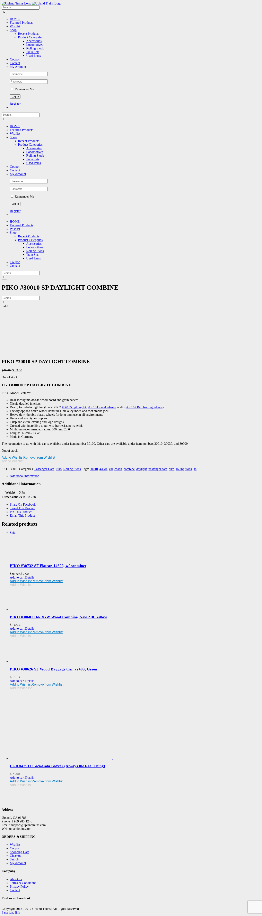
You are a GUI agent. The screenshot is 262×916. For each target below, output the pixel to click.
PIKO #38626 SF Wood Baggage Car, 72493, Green (53, 669)
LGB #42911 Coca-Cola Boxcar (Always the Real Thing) (57, 766)
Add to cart (17, 577)
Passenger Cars (44, 469)
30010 (94, 469)
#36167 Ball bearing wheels (144, 407)
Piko (59, 469)
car (111, 469)
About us (16, 879)
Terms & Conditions (23, 883)
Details (29, 577)
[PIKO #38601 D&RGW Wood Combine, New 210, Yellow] (135, 599)
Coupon (15, 848)
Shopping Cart (19, 852)
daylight (141, 469)
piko (171, 469)
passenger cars (157, 469)
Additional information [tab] (24, 476)
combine (129, 469)
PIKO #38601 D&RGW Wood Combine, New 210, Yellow (58, 617)
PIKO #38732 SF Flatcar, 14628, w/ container (48, 566)
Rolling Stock (72, 469)
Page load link (11, 912)
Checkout (16, 855)
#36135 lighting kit (74, 407)
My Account (18, 863)
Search (14, 859)
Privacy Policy (19, 886)
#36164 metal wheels (102, 407)
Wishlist (15, 844)
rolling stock (184, 469)
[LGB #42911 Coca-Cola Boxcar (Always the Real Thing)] (135, 725)
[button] (28, 457)
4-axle (103, 469)
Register (15, 103)
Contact (15, 890)
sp (195, 469)
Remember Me (24, 89)
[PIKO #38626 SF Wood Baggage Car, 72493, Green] (135, 650)
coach (118, 469)
